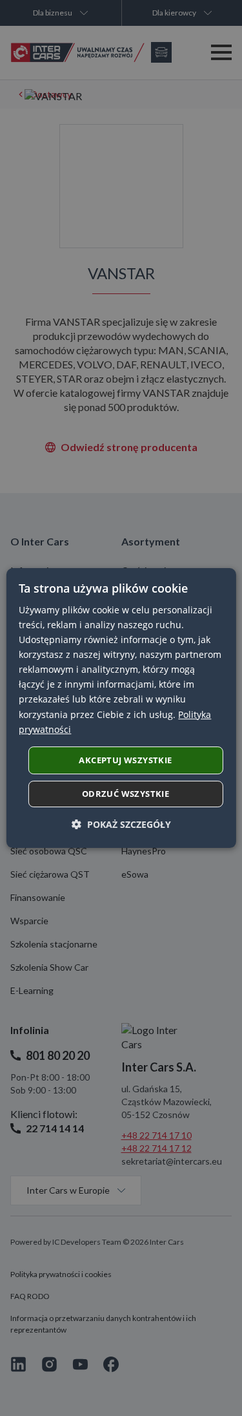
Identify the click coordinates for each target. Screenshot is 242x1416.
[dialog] (121, 708)
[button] (121, 824)
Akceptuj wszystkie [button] (125, 760)
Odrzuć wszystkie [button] (125, 793)
